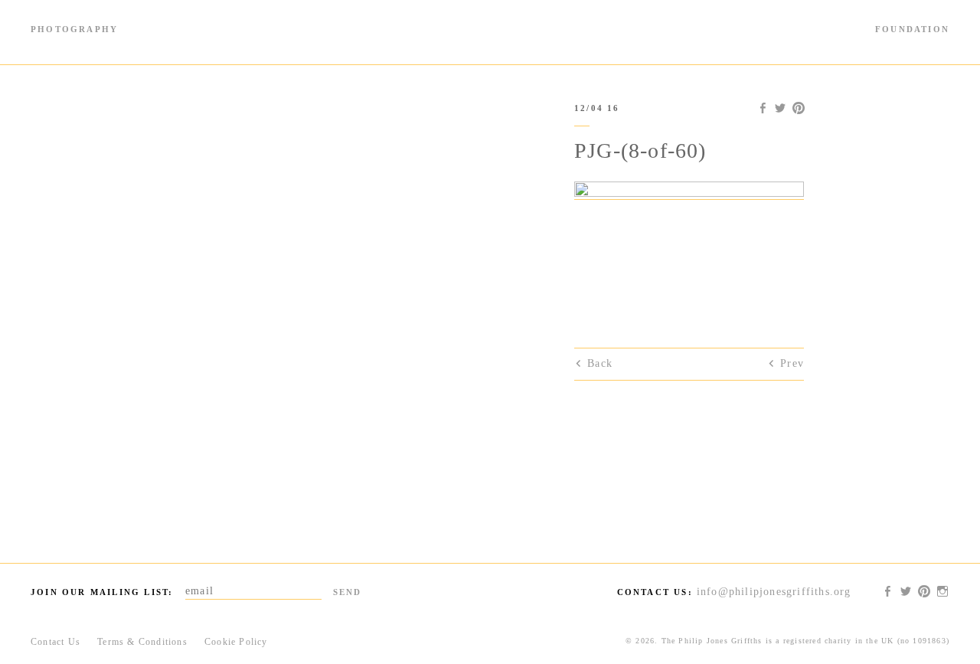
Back (599, 363)
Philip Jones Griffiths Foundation (490, 32)
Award (708, 44)
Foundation (912, 29)
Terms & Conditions (142, 641)
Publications (201, 44)
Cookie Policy (236, 641)
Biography (269, 44)
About (935, 44)
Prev (792, 363)
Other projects (867, 44)
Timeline (52, 44)
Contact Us (55, 641)
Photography (74, 29)
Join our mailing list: (102, 592)
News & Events (778, 44)
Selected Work (123, 44)
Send (347, 592)
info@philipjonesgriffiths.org (774, 591)
